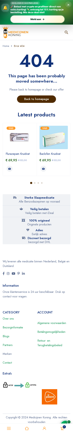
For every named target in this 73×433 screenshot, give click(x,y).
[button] (10, 169)
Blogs (6, 336)
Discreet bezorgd (39, 238)
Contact (7, 363)
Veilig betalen (39, 209)
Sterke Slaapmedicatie (39, 198)
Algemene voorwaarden (51, 323)
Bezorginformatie (13, 327)
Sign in (44, 428)
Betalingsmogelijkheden (51, 332)
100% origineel (39, 221)
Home (6, 46)
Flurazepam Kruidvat (18, 154)
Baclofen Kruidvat (50, 154)
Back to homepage (36, 99)
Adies (39, 230)
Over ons (8, 319)
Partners (8, 345)
